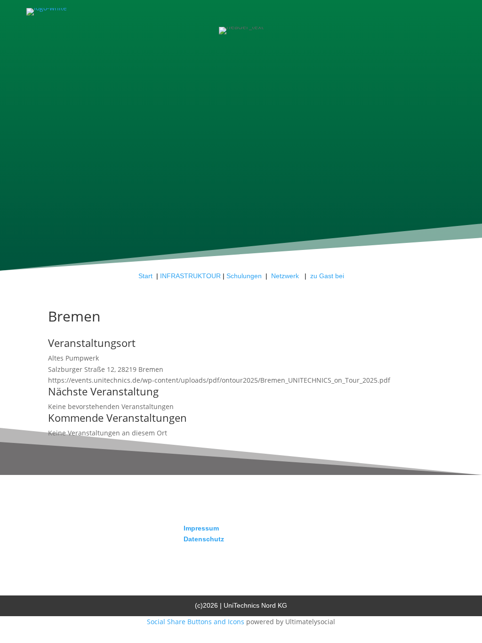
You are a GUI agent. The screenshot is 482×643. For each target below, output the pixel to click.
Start (145, 276)
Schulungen (244, 276)
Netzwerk (286, 276)
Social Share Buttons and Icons (195, 621)
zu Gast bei (327, 276)
